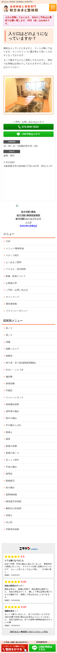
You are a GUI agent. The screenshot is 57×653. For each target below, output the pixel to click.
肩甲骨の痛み (12, 411)
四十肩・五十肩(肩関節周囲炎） (21, 363)
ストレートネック (15, 397)
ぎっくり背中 (12, 460)
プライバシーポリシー (17, 311)
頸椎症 (9, 356)
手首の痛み (11, 467)
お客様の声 (11, 283)
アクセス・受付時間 (16, 269)
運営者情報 (11, 304)
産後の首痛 (11, 446)
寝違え (9, 432)
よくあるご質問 (13, 262)
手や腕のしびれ (13, 425)
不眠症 (9, 390)
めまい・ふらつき (15, 369)
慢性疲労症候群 (13, 501)
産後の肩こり (12, 453)
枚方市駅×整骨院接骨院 (28, 215)
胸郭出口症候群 (13, 508)
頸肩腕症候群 (12, 404)
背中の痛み (11, 418)
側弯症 (9, 474)
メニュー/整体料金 (15, 248)
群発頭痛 (10, 383)
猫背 (8, 439)
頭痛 (8, 342)
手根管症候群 (12, 529)
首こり (9, 328)
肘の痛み (10, 487)
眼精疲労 (10, 481)
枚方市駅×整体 (28, 212)
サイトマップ (12, 297)
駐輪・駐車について (16, 276)
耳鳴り (9, 515)
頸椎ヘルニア (12, 349)
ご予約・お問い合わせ (17, 290)
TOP (8, 241)
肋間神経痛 (11, 494)
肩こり (9, 335)
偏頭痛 (9, 376)
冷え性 (9, 522)
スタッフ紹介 (12, 255)
